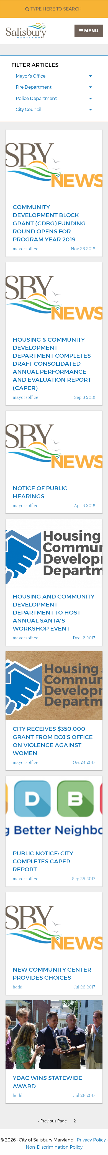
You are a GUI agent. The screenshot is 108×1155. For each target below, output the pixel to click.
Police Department (36, 98)
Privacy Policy (91, 1140)
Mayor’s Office (30, 76)
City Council (28, 109)
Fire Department (34, 87)
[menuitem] (54, 76)
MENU (90, 30)
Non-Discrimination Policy (54, 1147)
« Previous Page (52, 1121)
